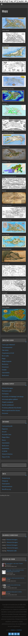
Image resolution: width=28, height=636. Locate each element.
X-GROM (4, 451)
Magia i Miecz (5, 437)
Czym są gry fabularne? (8, 344)
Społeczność (5, 375)
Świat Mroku (5, 448)
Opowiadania (5, 372)
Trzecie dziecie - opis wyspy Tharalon (14, 563)
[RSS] (15, 634)
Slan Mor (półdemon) (8, 405)
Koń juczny (5, 413)
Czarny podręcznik (7, 426)
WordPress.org (6, 489)
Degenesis (5, 429)
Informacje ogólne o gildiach (10, 399)
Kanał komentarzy (7, 486)
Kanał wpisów (6, 483)
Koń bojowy (5, 393)
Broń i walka (5, 356)
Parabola (13, 630)
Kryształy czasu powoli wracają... (13, 585)
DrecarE (4, 431)
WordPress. (19, 630)
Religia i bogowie (6, 361)
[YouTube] (18, 634)
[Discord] (12, 634)
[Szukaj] (24, 465)
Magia (3, 358)
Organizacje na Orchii (8, 353)
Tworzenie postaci (7, 347)
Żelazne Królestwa (7, 454)
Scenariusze (5, 367)
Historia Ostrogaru (7, 388)
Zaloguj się (5, 481)
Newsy (4, 440)
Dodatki (4, 370)
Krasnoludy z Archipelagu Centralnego (13, 396)
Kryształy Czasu (6, 434)
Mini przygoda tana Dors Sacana (11, 410)
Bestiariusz (5, 364)
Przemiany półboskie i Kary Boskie (11, 407)
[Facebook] (9, 634)
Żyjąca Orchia (6, 457)
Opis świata (5, 350)
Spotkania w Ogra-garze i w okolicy (14, 591)
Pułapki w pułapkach (7, 402)
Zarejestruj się (6, 478)
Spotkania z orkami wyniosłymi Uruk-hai (15, 578)
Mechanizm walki (6, 391)
